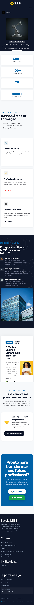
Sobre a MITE (4, 565)
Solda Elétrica (4, 548)
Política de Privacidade (6, 579)
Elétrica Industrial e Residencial (8, 545)
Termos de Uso (4, 582)
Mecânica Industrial (5, 556)
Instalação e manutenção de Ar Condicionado (12, 551)
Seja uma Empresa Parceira (14, 433)
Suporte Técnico (5, 585)
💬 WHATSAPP (17, 498)
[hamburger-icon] (30, 8)
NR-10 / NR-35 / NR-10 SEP (7, 554)
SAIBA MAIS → (8, 160)
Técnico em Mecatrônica (6, 542)
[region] (17, 35)
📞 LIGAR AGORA (17, 492)
